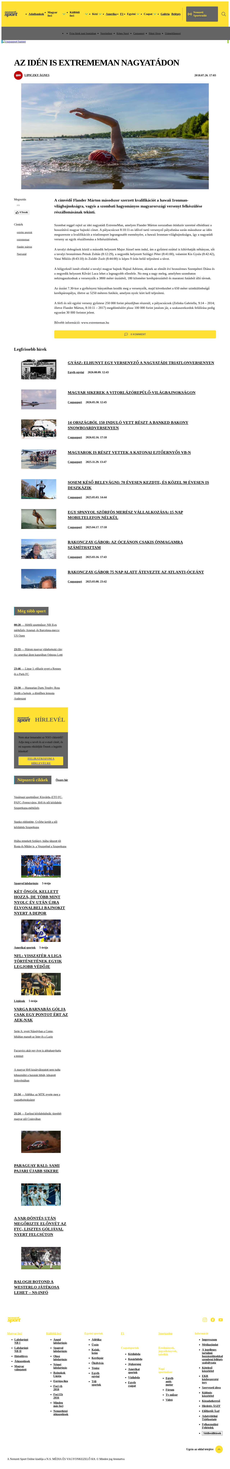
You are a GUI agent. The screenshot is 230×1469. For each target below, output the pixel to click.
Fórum (170, 1389)
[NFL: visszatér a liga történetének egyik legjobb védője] (41, 940)
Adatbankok (36, 14)
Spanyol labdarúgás (26, 883)
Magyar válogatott (20, 1368)
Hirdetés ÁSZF (211, 1405)
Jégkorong (134, 1364)
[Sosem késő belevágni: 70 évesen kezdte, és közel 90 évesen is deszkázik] (38, 498)
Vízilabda (134, 1377)
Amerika (111, 14)
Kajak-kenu (96, 1351)
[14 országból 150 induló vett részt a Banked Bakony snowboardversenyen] (38, 438)
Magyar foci (14, 1333)
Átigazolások (22, 1361)
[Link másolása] (18, 205)
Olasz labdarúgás (60, 1358)
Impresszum (209, 1339)
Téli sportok (96, 1383)
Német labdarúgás (60, 1366)
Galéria (165, 14)
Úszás (95, 1344)
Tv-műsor (172, 1394)
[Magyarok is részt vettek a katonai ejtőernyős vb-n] (38, 468)
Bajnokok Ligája (59, 1374)
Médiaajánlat (210, 1344)
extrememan (23, 239)
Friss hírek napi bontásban (83, 33)
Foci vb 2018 (57, 1388)
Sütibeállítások (212, 1433)
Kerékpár (98, 1357)
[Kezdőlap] (11, 14)
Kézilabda (134, 1354)
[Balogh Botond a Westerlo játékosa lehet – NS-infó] (41, 1268)
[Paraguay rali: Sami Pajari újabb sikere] (41, 1151)
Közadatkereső (211, 1400)
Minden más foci (58, 1404)
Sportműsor (106, 33)
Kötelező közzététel (208, 1369)
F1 (121, 14)
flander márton (24, 247)
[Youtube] (220, 1320)
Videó (169, 1399)
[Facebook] (213, 1320)
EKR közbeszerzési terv (210, 1379)
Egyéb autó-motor (169, 1381)
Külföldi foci (53, 1333)
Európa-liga (60, 1381)
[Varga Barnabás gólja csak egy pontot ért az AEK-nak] (41, 994)
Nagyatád (21, 254)
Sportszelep (165, 1333)
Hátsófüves (21, 1356)
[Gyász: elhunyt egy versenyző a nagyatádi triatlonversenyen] (38, 378)
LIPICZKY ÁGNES (36, 75)
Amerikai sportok (25, 947)
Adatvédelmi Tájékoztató (209, 1418)
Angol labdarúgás (60, 1341)
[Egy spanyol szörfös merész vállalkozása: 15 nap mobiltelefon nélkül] (38, 527)
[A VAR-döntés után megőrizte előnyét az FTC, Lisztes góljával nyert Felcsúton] (41, 1204)
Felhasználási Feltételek (210, 1426)
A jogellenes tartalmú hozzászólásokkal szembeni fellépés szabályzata (212, 1356)
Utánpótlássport (173, 33)
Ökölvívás (98, 1363)
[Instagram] (205, 1320)
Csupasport (138, 33)
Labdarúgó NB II (21, 1349)
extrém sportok (24, 232)
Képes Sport (123, 33)
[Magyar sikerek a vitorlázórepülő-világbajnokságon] (38, 408)
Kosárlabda (135, 1359)
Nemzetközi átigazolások (60, 1412)
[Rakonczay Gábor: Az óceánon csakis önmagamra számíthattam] (38, 557)
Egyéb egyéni (76, 372)
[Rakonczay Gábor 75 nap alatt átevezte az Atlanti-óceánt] (38, 587)
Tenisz (95, 1368)
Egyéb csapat (132, 1384)
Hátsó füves (155, 33)
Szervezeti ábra (211, 1387)
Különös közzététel (208, 1394)
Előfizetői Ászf (210, 1411)
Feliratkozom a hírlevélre (41, 761)
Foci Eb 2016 (58, 1396)
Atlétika (96, 1339)
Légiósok (19, 1000)
